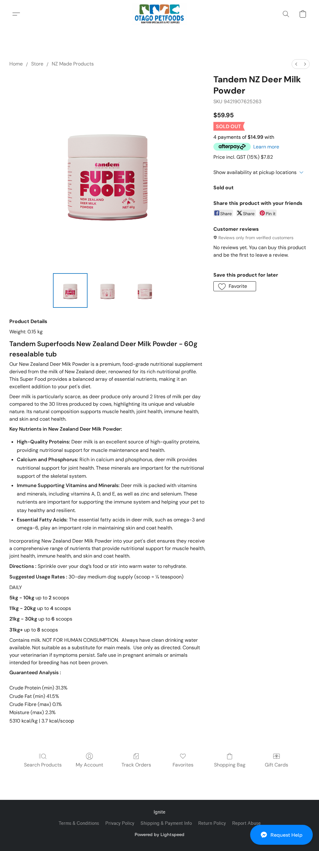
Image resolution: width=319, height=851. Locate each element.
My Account (89, 765)
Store (37, 63)
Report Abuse (246, 823)
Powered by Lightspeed (159, 834)
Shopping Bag (229, 765)
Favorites (183, 765)
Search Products (43, 765)
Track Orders (136, 765)
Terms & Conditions (79, 823)
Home (16, 63)
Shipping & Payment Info (166, 823)
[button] (281, 835)
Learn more (266, 146)
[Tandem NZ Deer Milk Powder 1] (107, 290)
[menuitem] (296, 64)
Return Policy (212, 823)
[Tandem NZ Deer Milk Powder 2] (144, 290)
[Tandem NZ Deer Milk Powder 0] (70, 290)
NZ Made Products (73, 63)
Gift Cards (276, 765)
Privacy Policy (119, 823)
